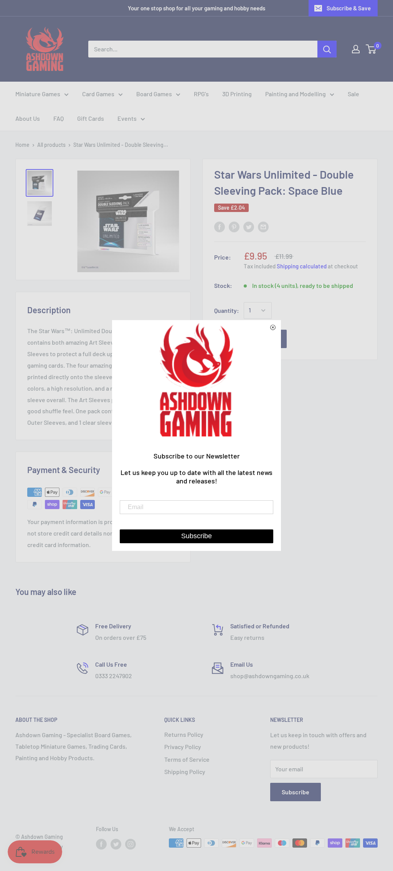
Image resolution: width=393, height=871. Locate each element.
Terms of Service (187, 759)
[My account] (356, 49)
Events (127, 118)
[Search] (327, 49)
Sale (353, 93)
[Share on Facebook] (219, 226)
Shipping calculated (302, 266)
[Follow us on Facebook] (101, 843)
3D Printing (237, 93)
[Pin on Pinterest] (234, 226)
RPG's (201, 93)
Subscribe (295, 791)
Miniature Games (37, 93)
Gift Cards (90, 118)
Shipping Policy (184, 771)
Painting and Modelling (295, 93)
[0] (371, 49)
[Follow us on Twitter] (116, 843)
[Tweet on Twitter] (248, 226)
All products (51, 144)
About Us (27, 118)
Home (22, 144)
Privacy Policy (182, 746)
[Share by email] (263, 226)
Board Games (154, 93)
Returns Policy (183, 734)
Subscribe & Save (349, 8)
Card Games (98, 93)
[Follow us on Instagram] (130, 843)
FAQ (58, 118)
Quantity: (226, 310)
